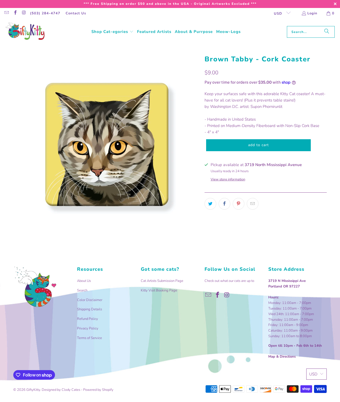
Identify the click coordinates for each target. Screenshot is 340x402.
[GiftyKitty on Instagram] (23, 13)
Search (82, 290)
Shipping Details (89, 309)
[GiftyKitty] (25, 31)
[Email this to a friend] (252, 204)
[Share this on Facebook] (224, 204)
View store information (228, 179)
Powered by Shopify (98, 389)
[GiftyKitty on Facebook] (14, 13)
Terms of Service (89, 338)
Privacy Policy (87, 328)
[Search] (327, 32)
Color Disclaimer (89, 300)
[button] (112, 32)
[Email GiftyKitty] (6, 13)
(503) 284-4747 (45, 13)
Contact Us (76, 13)
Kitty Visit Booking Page (159, 290)
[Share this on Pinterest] (238, 204)
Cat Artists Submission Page (162, 280)
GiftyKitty (33, 389)
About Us (84, 280)
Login (312, 13)
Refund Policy (87, 318)
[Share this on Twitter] (210, 204)
